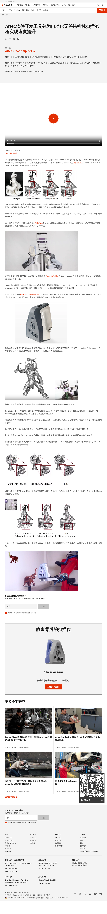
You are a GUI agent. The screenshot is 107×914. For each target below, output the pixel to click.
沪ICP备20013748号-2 (61, 897)
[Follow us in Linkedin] (90, 894)
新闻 (32, 10)
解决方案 (8, 848)
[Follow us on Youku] (95, 894)
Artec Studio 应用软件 (29, 294)
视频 (23, 10)
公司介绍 (83, 838)
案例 (10, 10)
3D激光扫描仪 (9, 840)
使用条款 (8, 895)
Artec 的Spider (52, 276)
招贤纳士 (83, 846)
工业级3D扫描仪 (10, 843)
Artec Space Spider (18, 51)
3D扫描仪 (8, 48)
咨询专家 (102, 10)
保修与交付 (59, 846)
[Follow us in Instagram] (80, 894)
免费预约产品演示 (53, 687)
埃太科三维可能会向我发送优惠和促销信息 (22, 613)
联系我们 (83, 848)
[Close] (101, 800)
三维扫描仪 (8, 838)
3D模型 (45, 10)
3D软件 (7, 846)
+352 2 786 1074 (11, 871)
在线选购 (8, 851)
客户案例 (33, 840)
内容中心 (5, 10)
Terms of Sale (18, 895)
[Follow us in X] (85, 894)
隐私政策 (28, 895)
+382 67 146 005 (44, 883)
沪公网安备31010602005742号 (18, 897)
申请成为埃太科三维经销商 (89, 851)
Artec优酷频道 (11, 153)
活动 (27, 10)
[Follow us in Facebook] (75, 894)
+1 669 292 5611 (44, 869)
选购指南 (58, 843)
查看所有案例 (11, 797)
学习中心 (17, 10)
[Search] (97, 5)
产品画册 (38, 10)
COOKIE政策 (37, 895)
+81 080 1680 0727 (11, 885)
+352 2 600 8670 (11, 869)
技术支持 (58, 840)
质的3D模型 (78, 163)
